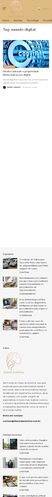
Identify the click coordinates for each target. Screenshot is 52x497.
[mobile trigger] (5, 8)
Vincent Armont (14, 87)
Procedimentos (29, 294)
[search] (39, 8)
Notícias (9, 67)
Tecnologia (27, 315)
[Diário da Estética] (16, 8)
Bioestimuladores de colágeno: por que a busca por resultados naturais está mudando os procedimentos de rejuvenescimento (33, 284)
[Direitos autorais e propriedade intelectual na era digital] (26, 54)
